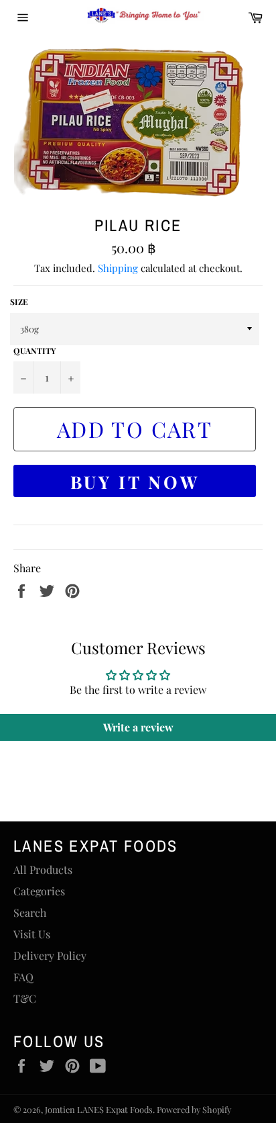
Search (29, 912)
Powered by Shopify (194, 1109)
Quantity (34, 350)
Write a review (138, 727)
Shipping (118, 268)
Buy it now (135, 482)
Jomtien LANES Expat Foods (99, 1109)
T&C (24, 998)
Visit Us (31, 934)
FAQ (23, 977)
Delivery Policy (49, 955)
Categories (39, 891)
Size (19, 301)
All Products (42, 869)
